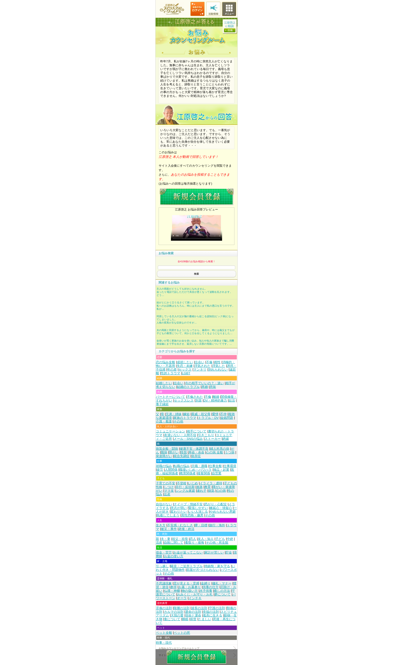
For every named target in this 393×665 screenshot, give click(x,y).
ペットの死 (182, 632)
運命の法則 (193, 612)
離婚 (216, 397)
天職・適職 (199, 466)
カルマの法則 (173, 612)
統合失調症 (182, 456)
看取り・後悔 (194, 542)
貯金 (229, 552)
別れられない (218, 369)
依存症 (196, 456)
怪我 (183, 452)
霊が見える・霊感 (186, 583)
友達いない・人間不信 (180, 435)
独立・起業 (221, 469)
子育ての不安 (165, 483)
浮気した (218, 366)
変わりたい (179, 511)
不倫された (195, 397)
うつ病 (229, 452)
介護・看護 (164, 421)
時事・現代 (164, 642)
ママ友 (169, 490)
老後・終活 (186, 529)
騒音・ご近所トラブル (187, 566)
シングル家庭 (185, 490)
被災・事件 (169, 529)
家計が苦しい (214, 552)
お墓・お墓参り (189, 587)
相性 (217, 362)
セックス (185, 369)
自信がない (164, 504)
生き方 (160, 525)
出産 (167, 494)
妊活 (232, 400)
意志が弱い (179, 508)
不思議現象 (164, 583)
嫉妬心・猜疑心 (221, 508)
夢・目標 (201, 525)
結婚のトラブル (188, 387)
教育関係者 (188, 473)
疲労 (160, 469)
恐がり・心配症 (215, 504)
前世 (193, 619)
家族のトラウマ (185, 418)
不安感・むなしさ (180, 525)
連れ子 (201, 490)
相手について (196, 431)
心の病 (221, 490)
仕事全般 (215, 466)
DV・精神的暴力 (215, 400)
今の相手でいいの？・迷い (204, 383)
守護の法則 (217, 608)
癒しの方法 (222, 591)
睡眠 (185, 619)
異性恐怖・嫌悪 (192, 515)
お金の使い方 (173, 556)
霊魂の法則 (164, 608)
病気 (211, 490)
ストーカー (213, 439)
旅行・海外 (217, 525)
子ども (220, 539)
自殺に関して (173, 542)
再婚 (205, 387)
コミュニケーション (170, 431)
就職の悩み (164, 466)
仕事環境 (230, 466)
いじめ (193, 483)
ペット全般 (164, 632)
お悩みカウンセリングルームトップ (179, 648)
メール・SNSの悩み (188, 439)
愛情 (215, 414)
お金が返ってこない (188, 552)
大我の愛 (177, 615)
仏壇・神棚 (172, 591)
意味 (213, 387)
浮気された (202, 366)
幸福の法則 (211, 612)
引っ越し (162, 566)
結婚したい (164, 383)
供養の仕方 (211, 587)
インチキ (195, 598)
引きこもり (206, 435)
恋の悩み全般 (165, 362)
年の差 (172, 369)
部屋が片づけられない (202, 570)
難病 (164, 452)
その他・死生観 (217, 542)
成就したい (185, 362)
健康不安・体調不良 (194, 448)
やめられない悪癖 (223, 511)
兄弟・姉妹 (174, 414)
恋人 (193, 539)
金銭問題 (226, 418)
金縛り (206, 583)
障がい (174, 452)
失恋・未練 (185, 366)
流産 (159, 542)
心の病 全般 (214, 452)
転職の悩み (182, 466)
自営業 (216, 473)
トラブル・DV (208, 418)
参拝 (173, 587)
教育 (207, 487)
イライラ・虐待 (211, 483)
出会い (199, 362)
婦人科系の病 (219, 448)
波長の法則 (199, 608)
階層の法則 (182, 608)
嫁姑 (186, 414)
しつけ (169, 487)
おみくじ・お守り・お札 (195, 594)
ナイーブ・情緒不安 (188, 504)
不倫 (209, 362)
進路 (199, 487)
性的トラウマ (170, 373)
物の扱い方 (190, 591)
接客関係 (203, 473)
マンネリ (199, 369)
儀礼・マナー (222, 583)
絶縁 (225, 439)
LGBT (186, 373)
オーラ (182, 598)
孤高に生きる (212, 615)
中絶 (230, 539)
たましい (204, 619)
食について (172, 619)
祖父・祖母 (180, 539)
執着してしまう (168, 515)
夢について (222, 594)
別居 (198, 400)
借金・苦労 (164, 552)
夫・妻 (165, 539)
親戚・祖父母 (200, 414)
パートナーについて (170, 397)
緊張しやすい (198, 508)
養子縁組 (162, 404)
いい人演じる (198, 511)
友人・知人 (206, 539)
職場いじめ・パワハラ (195, 469)
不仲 (223, 414)
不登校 (181, 483)
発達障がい (164, 456)
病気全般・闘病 (167, 448)
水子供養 (205, 591)
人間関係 (171, 469)
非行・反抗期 (185, 487)
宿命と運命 (193, 615)
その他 (178, 421)
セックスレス (184, 400)
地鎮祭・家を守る (217, 566)
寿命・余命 (196, 452)
